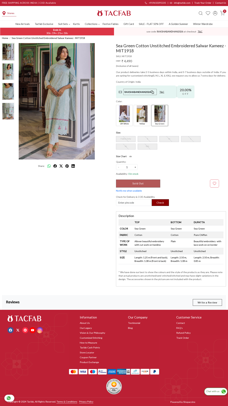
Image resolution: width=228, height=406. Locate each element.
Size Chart (121, 156)
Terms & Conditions (66, 401)
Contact (180, 322)
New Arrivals (22, 23)
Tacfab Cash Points (90, 347)
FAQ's (179, 328)
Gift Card (129, 23)
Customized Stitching (91, 337)
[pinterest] (67, 166)
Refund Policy (183, 332)
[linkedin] (73, 166)
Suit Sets (63, 23)
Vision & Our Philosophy (92, 332)
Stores (10, 13)
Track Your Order (202, 3)
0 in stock (133, 173)
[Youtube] (33, 329)
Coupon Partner (88, 357)
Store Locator (87, 352)
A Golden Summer (178, 23)
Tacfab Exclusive (44, 23)
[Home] (114, 13)
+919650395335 (157, 3)
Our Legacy (86, 328)
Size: (118, 132)
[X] (18, 329)
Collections (91, 23)
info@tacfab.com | (183, 3)
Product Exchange (89, 362)
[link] (200, 13)
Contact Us (220, 3)
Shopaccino (189, 401)
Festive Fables (110, 23)
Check (160, 202)
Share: (41, 166)
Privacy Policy (86, 401)
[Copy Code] (152, 92)
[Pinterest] (25, 329)
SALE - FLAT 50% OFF (151, 23)
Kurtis (76, 23)
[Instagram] (40, 329)
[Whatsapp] (49, 166)
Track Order (182, 337)
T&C (200, 31)
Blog (130, 328)
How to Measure (88, 342)
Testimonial (134, 322)
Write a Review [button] (207, 302)
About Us (85, 322)
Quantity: (121, 161)
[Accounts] (215, 13)
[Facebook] (11, 329)
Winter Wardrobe (203, 23)
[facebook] (55, 166)
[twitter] (61, 166)
